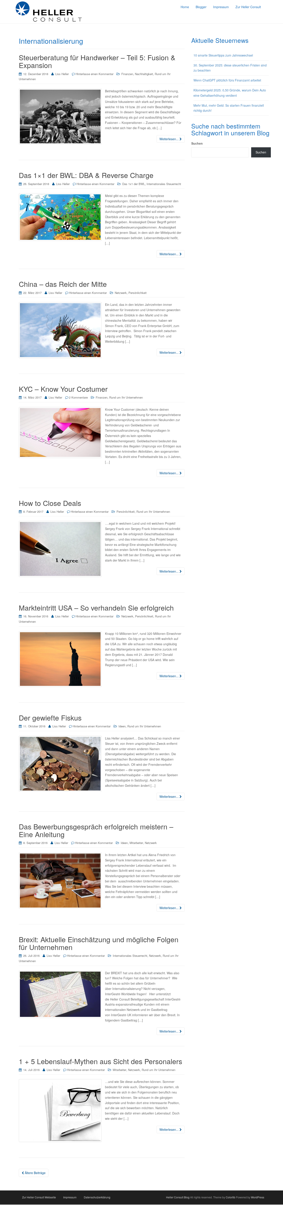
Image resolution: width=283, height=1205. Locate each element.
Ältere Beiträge (35, 1173)
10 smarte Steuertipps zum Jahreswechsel (223, 55)
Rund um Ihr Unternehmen (126, 397)
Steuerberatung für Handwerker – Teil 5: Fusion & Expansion (97, 61)
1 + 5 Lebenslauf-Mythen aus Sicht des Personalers (100, 1061)
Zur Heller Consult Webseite (39, 1197)
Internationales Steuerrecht (164, 184)
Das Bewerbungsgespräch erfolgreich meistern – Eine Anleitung (96, 830)
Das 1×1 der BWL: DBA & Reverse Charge (86, 175)
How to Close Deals (50, 503)
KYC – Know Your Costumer (63, 389)
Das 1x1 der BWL (133, 184)
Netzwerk (121, 293)
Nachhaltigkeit (144, 74)
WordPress (257, 1197)
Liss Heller (62, 74)
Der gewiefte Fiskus (50, 717)
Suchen (197, 143)
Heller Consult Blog (177, 1197)
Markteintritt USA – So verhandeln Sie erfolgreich (96, 607)
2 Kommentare (78, 397)
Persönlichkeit (137, 293)
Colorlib (230, 1197)
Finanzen (127, 74)
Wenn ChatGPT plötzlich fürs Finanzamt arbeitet (227, 80)
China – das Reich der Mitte (63, 284)
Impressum (69, 1197)
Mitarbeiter (136, 843)
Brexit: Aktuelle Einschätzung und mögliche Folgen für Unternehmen (98, 943)
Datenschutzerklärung (97, 1197)
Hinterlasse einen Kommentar (94, 74)
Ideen (122, 726)
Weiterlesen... (169, 139)
